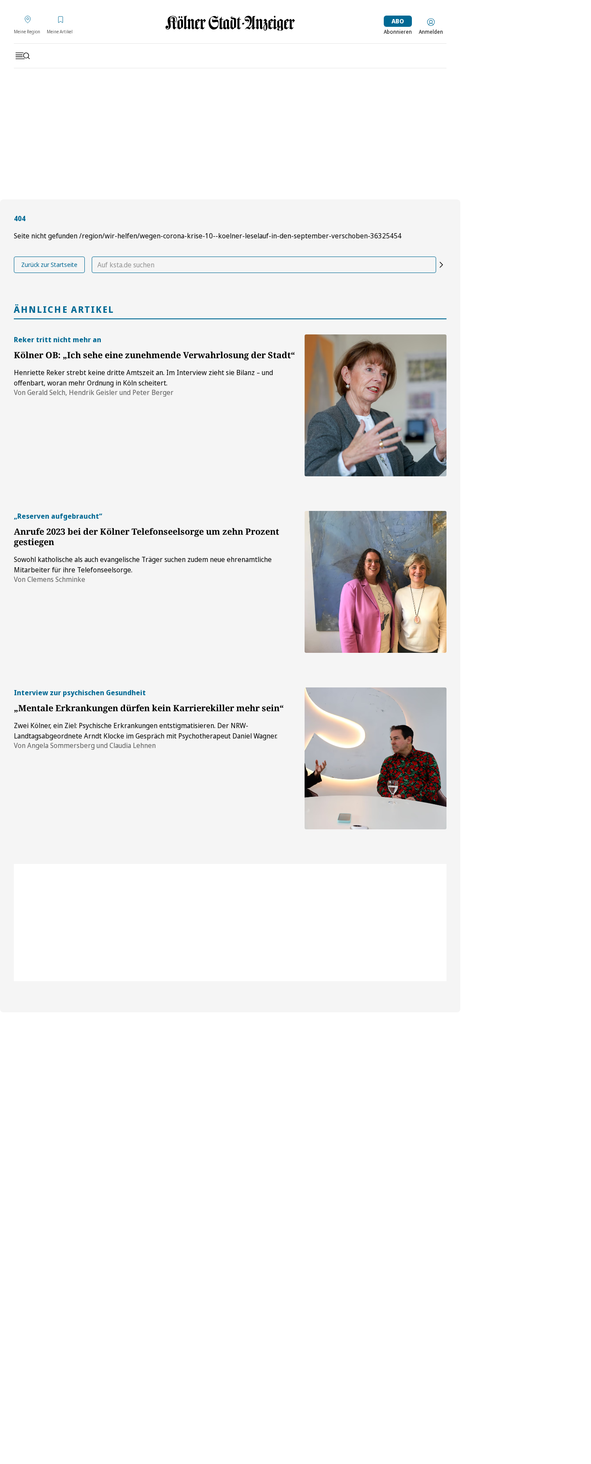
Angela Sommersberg (61, 745)
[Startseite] (230, 23)
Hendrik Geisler (93, 392)
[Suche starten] (441, 264)
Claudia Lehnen (132, 745)
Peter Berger (152, 392)
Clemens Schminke (56, 579)
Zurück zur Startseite (49, 264)
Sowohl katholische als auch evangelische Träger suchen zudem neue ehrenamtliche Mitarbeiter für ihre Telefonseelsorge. (143, 565)
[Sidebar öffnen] (22, 55)
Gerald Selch (46, 392)
